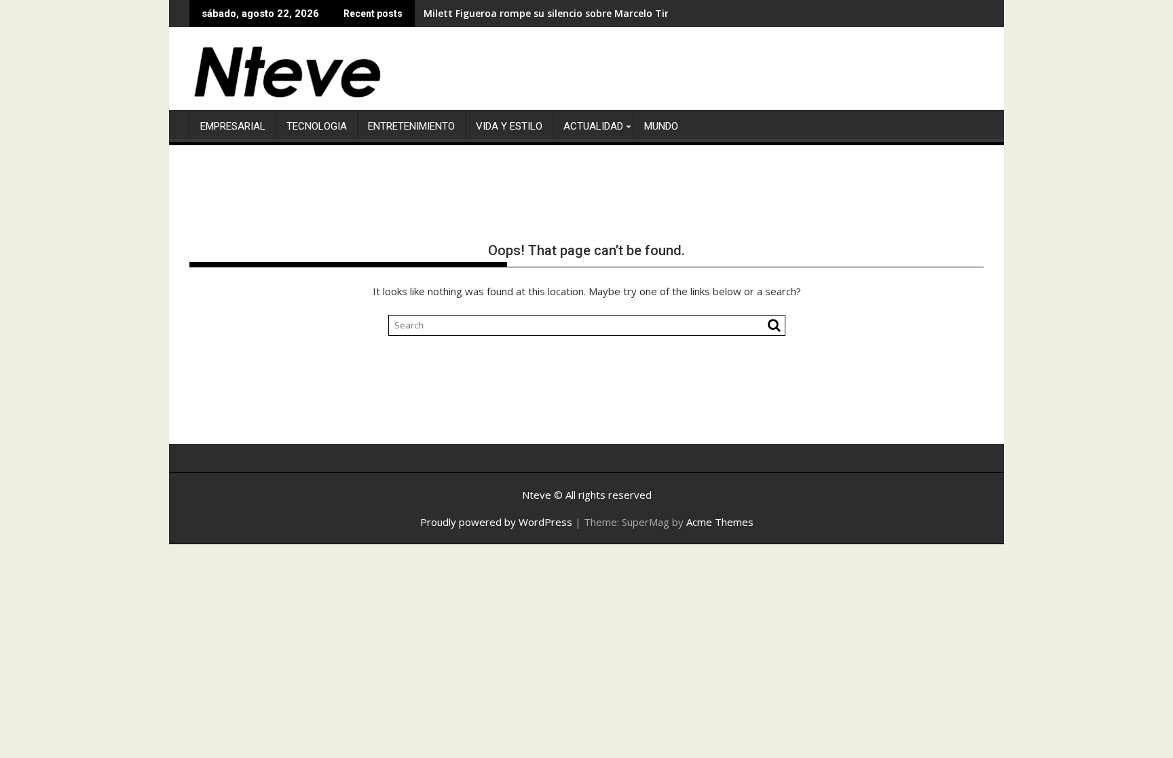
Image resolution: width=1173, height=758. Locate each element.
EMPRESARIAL (232, 126)
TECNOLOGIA (316, 126)
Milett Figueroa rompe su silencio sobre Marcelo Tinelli (554, 13)
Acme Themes (719, 522)
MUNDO (661, 126)
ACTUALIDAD (593, 126)
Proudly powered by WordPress (496, 522)
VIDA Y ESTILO (509, 126)
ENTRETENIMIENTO (411, 126)
